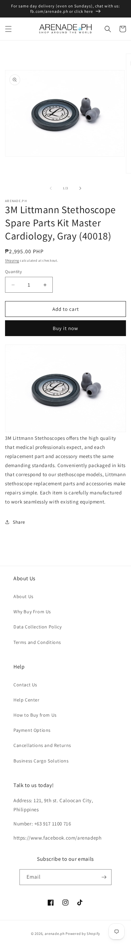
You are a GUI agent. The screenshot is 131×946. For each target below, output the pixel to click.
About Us (23, 596)
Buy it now (65, 328)
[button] (8, 29)
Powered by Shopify (83, 933)
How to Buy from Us (35, 715)
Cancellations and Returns (42, 745)
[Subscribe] (103, 877)
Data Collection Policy (37, 627)
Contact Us (25, 685)
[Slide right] (80, 188)
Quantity (13, 271)
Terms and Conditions (37, 642)
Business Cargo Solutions (41, 761)
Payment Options (32, 730)
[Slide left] (50, 188)
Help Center (26, 700)
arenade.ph (55, 933)
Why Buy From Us (32, 612)
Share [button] (19, 522)
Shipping (12, 260)
